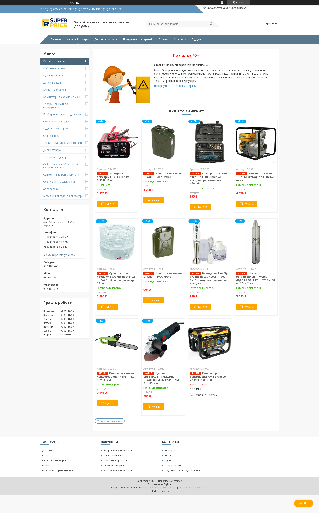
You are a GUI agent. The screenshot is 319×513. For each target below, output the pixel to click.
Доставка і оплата (105, 39)
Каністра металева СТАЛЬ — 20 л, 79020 (163, 175)
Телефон (170, 450)
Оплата (46, 455)
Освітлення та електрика (59, 181)
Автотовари (51, 189)
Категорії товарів (78, 39)
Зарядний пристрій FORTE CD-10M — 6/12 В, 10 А (115, 177)
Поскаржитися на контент (162, 487)
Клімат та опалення (55, 89)
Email (168, 455)
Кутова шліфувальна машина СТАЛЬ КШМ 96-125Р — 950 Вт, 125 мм (161, 378)
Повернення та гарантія (138, 39)
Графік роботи (173, 465)
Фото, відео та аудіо (56, 121)
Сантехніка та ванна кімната (61, 174)
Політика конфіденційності (58, 470)
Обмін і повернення (115, 460)
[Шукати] (211, 24)
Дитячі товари (52, 150)
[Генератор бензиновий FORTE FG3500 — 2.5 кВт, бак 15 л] (209, 342)
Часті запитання (113, 455)
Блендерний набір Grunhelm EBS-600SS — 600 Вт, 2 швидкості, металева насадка (209, 278)
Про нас (164, 39)
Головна (56, 39)
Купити (109, 203)
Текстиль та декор (55, 157)
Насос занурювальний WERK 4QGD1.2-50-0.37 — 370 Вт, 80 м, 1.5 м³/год (255, 278)
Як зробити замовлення (118, 450)
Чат (306, 503)
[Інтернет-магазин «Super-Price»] (55, 23)
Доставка (48, 450)
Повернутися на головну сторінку (175, 86)
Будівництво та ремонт (58, 128)
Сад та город (51, 135)
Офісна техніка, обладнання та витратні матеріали (62, 165)
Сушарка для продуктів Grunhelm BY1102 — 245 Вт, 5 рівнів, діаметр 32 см (116, 278)
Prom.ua (178, 480)
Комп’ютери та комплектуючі (61, 97)
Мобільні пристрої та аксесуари (63, 196)
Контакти (180, 39)
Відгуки (196, 39)
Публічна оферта (114, 465)
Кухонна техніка (53, 75)
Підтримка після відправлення (182, 470)
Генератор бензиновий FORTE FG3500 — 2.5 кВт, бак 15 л (209, 376)
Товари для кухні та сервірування (55, 105)
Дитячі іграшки (52, 82)
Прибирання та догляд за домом (63, 114)
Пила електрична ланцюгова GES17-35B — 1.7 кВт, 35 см (115, 376)
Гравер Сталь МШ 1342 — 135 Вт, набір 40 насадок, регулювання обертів (208, 178)
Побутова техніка (54, 68)
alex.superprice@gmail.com (59, 255)
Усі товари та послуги (109, 421)
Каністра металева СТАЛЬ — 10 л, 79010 (163, 274)
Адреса (169, 460)
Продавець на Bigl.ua (159, 484)
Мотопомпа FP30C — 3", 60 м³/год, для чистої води (255, 177)
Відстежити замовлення (118, 470)
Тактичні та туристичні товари (62, 142)
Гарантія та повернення (56, 460)
